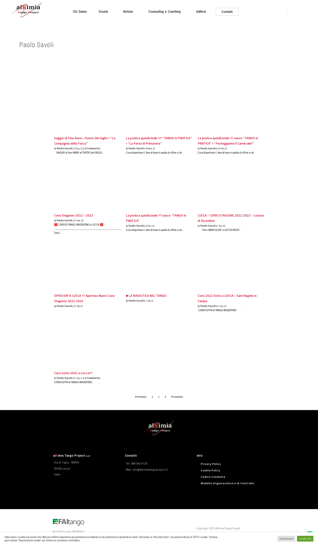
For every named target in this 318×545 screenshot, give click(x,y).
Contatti (131, 455)
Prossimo (177, 397)
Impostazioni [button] (286, 538)
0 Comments (92, 148)
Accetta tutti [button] (305, 538)
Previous (140, 397)
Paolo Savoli (64, 148)
